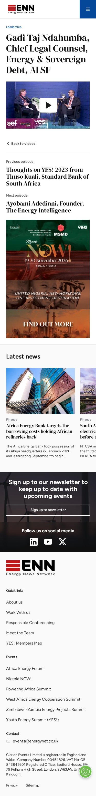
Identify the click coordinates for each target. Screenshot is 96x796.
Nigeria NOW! (18, 678)
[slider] (24, 120)
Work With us (18, 612)
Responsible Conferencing (30, 622)
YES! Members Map (24, 643)
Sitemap (32, 785)
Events (11, 657)
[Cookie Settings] (85, 771)
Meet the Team (20, 632)
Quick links (15, 590)
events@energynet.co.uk (35, 741)
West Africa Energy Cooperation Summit (43, 699)
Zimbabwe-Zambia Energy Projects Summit (46, 709)
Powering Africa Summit (28, 689)
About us (14, 602)
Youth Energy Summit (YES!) (32, 719)
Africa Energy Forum (25, 668)
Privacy (12, 785)
